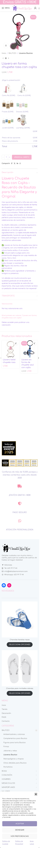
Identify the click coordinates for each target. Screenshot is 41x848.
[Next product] (8, 58)
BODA (4, 771)
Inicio (4, 53)
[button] (36, 794)
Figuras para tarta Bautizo (14, 742)
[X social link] (14, 163)
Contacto (6, 721)
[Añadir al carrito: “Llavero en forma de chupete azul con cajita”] (34, 343)
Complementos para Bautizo (15, 738)
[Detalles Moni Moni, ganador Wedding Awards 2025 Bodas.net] (9, 448)
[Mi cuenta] (35, 8)
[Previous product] (3, 58)
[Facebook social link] (11, 163)
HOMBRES (6, 779)
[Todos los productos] (5, 58)
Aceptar (20, 824)
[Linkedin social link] (17, 163)
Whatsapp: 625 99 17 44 (14, 574)
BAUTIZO (12, 53)
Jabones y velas (10, 751)
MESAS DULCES (8, 783)
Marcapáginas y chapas (13, 759)
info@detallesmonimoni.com (16, 571)
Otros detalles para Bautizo (15, 763)
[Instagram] (9, 585)
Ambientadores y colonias (14, 734)
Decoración (6, 713)
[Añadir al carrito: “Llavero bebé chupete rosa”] (16, 343)
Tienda (4, 709)
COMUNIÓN (7, 775)
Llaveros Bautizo (26, 53)
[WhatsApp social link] (20, 163)
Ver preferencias (20, 836)
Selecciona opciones (19, 644)
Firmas (6, 746)
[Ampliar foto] (6, 45)
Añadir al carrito (21, 157)
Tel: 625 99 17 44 (10, 568)
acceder (10, 322)
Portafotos (8, 767)
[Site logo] (22, 8)
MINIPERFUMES (8, 787)
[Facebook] (4, 585)
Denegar (19, 830)
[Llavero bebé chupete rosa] (10, 349)
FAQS (4, 717)
